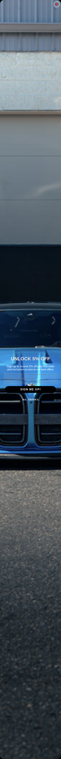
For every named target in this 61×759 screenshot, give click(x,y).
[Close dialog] (56, 4)
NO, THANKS (31, 400)
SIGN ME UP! (30, 389)
